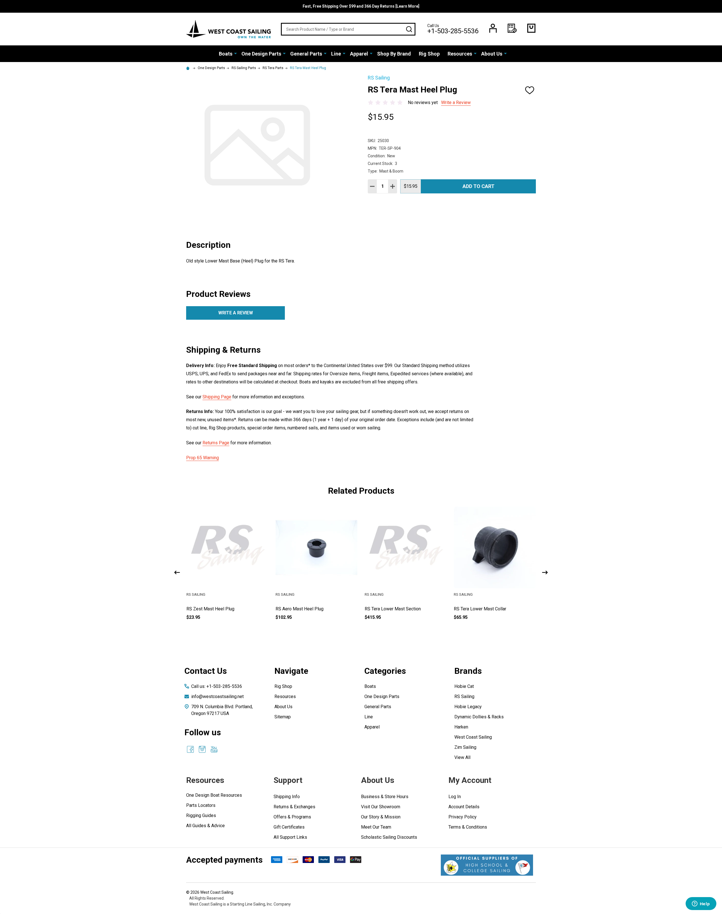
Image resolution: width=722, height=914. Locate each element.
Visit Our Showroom (380, 806)
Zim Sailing (465, 747)
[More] (235, 53)
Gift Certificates (289, 827)
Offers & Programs (292, 817)
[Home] (188, 68)
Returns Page (215, 442)
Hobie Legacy (468, 706)
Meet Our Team (376, 827)
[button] (487, 865)
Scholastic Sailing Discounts (389, 837)
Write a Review (456, 102)
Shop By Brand (394, 54)
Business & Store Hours (384, 796)
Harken (461, 727)
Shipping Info (287, 796)
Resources (460, 54)
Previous (177, 572)
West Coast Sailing (473, 737)
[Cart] (531, 28)
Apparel (359, 54)
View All (462, 757)
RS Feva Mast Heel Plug (210, 608)
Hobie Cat (464, 686)
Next (545, 572)
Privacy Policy (462, 817)
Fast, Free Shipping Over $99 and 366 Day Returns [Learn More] (361, 6)
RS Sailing (464, 696)
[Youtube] (214, 749)
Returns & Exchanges (294, 806)
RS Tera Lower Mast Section (482, 608)
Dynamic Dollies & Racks (479, 716)
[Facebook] (190, 749)
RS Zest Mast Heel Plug (299, 608)
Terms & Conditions (467, 827)
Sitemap (282, 716)
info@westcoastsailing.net (217, 696)
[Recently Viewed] (512, 28)
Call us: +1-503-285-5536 (216, 686)
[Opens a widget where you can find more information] (700, 904)
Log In (454, 796)
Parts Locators (200, 805)
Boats (225, 54)
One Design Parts (261, 54)
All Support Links (290, 837)
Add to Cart (478, 186)
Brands (468, 671)
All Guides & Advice (205, 825)
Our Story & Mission (380, 817)
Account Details (463, 806)
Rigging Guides (201, 815)
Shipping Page (216, 396)
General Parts (306, 54)
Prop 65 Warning (202, 457)
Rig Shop (429, 54)
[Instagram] (202, 749)
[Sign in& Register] (493, 28)
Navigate (291, 671)
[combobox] (348, 29)
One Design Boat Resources (214, 795)
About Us (491, 54)
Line (336, 54)
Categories (385, 671)
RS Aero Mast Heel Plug (389, 608)
